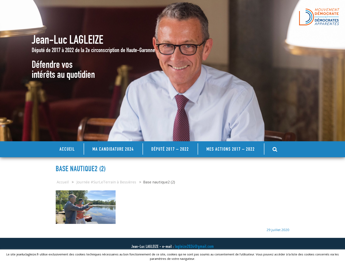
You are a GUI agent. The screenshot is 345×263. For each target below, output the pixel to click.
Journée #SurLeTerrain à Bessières (106, 182)
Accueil (67, 149)
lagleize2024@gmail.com (194, 247)
